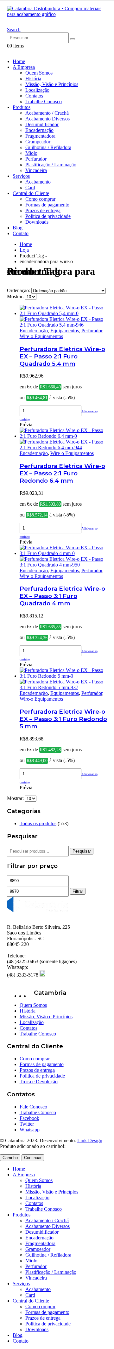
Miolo (31, 153)
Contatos (34, 95)
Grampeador (37, 141)
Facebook (29, 1118)
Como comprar (40, 199)
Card (30, 187)
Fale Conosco (33, 1106)
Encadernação (39, 130)
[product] (63, 316)
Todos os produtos (38, 823)
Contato (20, 233)
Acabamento (38, 181)
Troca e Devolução (39, 1081)
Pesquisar (82, 851)
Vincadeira (36, 170)
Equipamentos (64, 330)
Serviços (21, 176)
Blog (17, 227)
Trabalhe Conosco (43, 101)
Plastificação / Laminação (50, 164)
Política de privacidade (48, 216)
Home (19, 61)
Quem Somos (39, 73)
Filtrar (78, 891)
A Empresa (24, 67)
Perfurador (36, 159)
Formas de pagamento (47, 204)
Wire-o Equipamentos (41, 336)
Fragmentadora (40, 136)
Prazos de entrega (42, 210)
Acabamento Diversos (47, 118)
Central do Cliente (31, 193)
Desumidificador (42, 124)
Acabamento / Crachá (47, 113)
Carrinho (10, 1157)
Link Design (89, 1140)
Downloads (36, 222)
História (33, 78)
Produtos (21, 107)
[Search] (72, 39)
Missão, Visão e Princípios (51, 84)
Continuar (32, 1157)
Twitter (27, 1124)
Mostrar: (16, 296)
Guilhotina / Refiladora (48, 147)
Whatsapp (30, 1129)
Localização (37, 90)
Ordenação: (19, 290)
